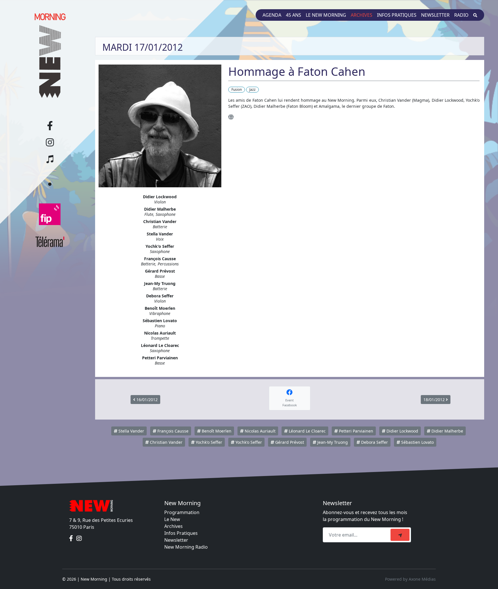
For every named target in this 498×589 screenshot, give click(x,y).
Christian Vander (165, 442)
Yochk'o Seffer (208, 442)
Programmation (181, 512)
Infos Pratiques (181, 533)
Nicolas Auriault (260, 431)
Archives (361, 15)
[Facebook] (71, 538)
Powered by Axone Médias (410, 579)
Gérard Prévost (289, 442)
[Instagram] (79, 538)
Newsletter (435, 15)
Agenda (272, 15)
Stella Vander (130, 431)
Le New (172, 519)
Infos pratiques (396, 15)
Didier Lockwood (401, 431)
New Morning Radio (186, 547)
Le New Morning (326, 15)
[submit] (400, 535)
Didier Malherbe (446, 431)
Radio (461, 15)
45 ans (293, 15)
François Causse (172, 431)
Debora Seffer (374, 442)
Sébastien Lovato (417, 442)
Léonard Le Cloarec (307, 431)
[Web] (230, 117)
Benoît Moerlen (216, 431)
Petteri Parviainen (355, 431)
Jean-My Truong (332, 442)
